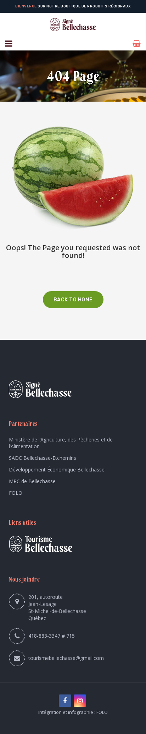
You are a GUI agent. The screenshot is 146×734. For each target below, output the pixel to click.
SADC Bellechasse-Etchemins (42, 458)
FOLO (15, 492)
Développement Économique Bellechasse (57, 469)
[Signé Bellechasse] (73, 24)
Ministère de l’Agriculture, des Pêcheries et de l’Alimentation (61, 443)
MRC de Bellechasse (32, 481)
